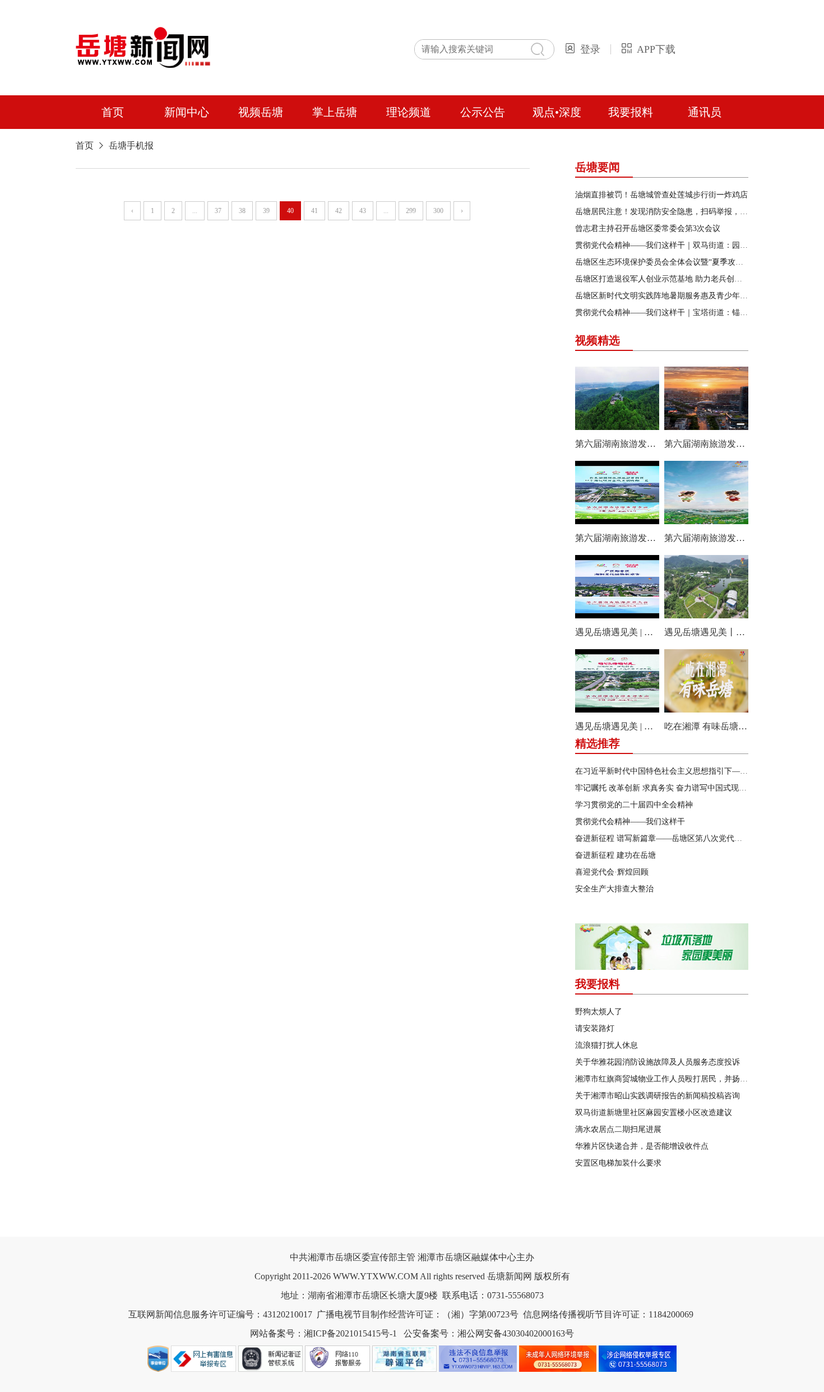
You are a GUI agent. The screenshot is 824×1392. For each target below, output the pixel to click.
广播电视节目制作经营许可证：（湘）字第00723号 (418, 1314)
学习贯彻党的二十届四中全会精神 (634, 805)
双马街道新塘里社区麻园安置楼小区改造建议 (653, 1112)
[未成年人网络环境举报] (559, 1371)
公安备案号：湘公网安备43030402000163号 (489, 1333)
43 (362, 211)
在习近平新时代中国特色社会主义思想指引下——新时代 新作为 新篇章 (699, 771)
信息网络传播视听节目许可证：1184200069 (608, 1314)
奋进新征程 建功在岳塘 (615, 855)
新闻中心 (186, 112)
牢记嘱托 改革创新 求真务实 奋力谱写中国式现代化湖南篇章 (680, 788)
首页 (112, 112)
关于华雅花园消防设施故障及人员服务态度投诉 (657, 1062)
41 (314, 211)
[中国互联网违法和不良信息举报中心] (204, 1371)
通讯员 (704, 112)
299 (411, 211)
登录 (590, 49)
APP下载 (656, 49)
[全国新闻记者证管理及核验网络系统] (271, 1371)
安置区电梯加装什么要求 (618, 1163)
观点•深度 (557, 112)
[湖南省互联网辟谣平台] (405, 1371)
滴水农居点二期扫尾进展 (618, 1129)
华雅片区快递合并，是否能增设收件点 (642, 1146)
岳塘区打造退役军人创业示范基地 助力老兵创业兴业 (666, 279)
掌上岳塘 (334, 112)
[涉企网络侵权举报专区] (638, 1371)
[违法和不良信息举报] (479, 1371)
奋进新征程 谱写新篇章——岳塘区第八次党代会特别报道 (674, 838)
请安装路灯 (594, 1028)
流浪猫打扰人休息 (606, 1045)
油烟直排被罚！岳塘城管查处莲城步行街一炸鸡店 (661, 195)
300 (438, 211)
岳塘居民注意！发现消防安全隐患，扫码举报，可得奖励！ (677, 211)
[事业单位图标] (159, 1371)
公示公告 (482, 112)
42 (338, 211)
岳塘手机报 (131, 145)
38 (242, 211)
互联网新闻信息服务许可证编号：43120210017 (220, 1314)
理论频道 (408, 112)
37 (218, 211)
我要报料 (630, 112)
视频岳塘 (260, 112)
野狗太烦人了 (598, 1011)
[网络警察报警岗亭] (338, 1371)
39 (266, 211)
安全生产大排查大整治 (614, 889)
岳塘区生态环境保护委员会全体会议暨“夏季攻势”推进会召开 (680, 262)
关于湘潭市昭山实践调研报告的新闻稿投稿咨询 (657, 1096)
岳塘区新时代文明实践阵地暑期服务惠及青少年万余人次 (673, 296)
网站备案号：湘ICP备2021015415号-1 (323, 1333)
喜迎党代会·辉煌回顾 (612, 872)
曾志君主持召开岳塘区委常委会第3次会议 (647, 228)
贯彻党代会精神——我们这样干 (630, 821)
